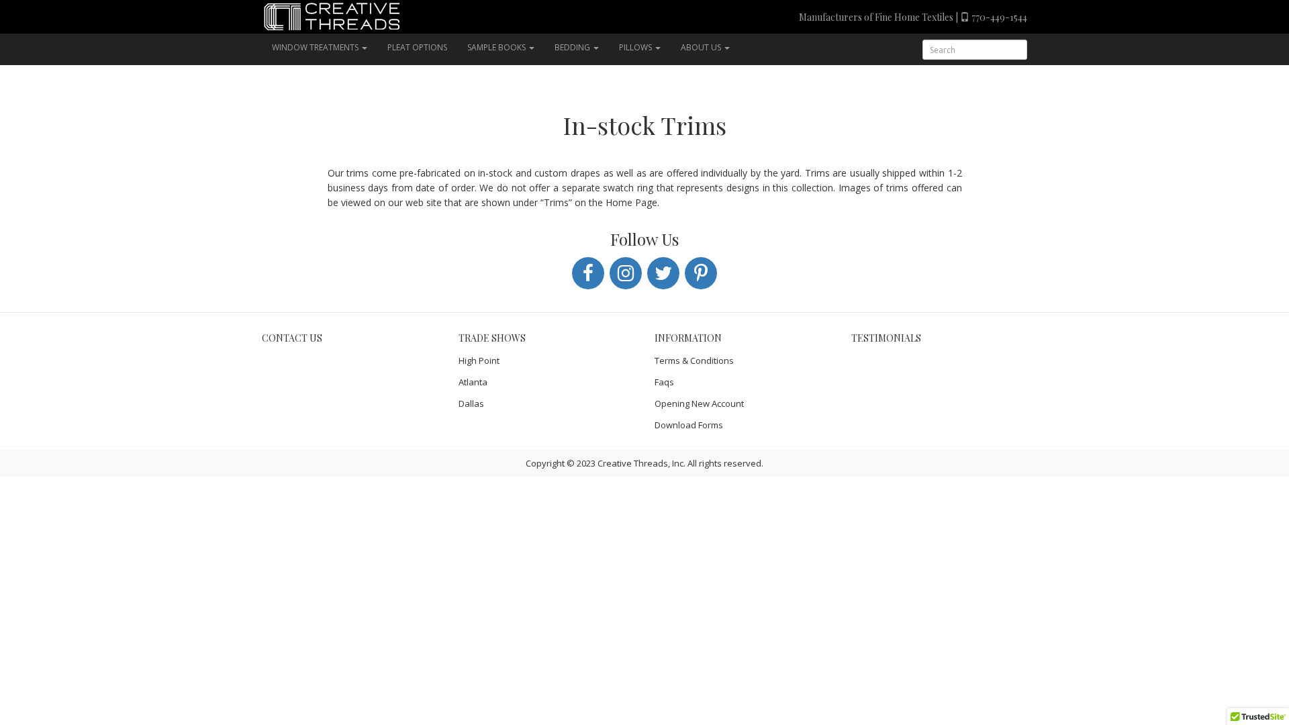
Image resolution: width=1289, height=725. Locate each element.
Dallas (471, 403)
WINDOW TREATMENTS (316, 47)
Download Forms (689, 425)
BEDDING (573, 47)
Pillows (636, 47)
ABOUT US (702, 47)
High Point (479, 360)
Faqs (664, 382)
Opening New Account (699, 403)
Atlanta (473, 382)
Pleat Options (417, 47)
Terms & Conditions (694, 360)
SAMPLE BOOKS (497, 47)
